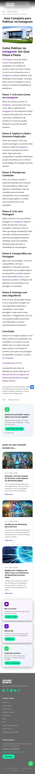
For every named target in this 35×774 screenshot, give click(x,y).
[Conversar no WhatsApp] (30, 763)
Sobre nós (5, 702)
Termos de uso (7, 729)
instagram (9, 51)
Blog (3, 11)
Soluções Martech (8, 712)
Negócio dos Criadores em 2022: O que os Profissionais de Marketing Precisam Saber (17, 574)
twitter (15, 280)
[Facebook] (3, 690)
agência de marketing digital (15, 387)
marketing (11, 391)
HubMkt (4, 391)
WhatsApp (8, 756)
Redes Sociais (18, 276)
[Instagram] (7, 690)
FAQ (3, 722)
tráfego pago (18, 393)
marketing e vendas (22, 391)
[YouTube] (15, 690)
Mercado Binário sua (11, 374)
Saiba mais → (9, 494)
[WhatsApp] (19, 690)
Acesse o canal (11, 617)
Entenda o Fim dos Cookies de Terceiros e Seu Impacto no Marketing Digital (16, 478)
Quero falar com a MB (14, 429)
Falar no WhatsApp (12, 663)
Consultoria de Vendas (21, 389)
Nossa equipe (7, 706)
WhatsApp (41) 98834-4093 (11, 749)
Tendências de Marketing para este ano (16, 525)
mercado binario (7, 393)
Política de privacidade (10, 725)
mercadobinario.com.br (12, 363)
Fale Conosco (6, 709)
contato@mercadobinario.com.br (13, 752)
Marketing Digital (12, 11)
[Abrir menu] (27, 5)
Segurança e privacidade (10, 732)
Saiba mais (10, 639)
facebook (6, 280)
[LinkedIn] (11, 690)
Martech (18, 377)
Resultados (6, 715)
